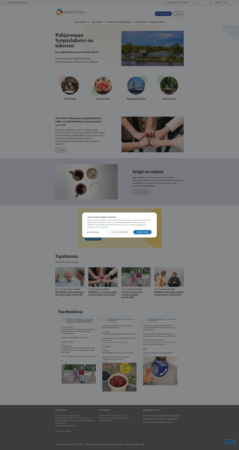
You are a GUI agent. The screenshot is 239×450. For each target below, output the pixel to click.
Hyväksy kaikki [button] (142, 232)
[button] (93, 232)
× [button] (154, 214)
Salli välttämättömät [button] (119, 232)
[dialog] (119, 225)
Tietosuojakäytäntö (102, 227)
